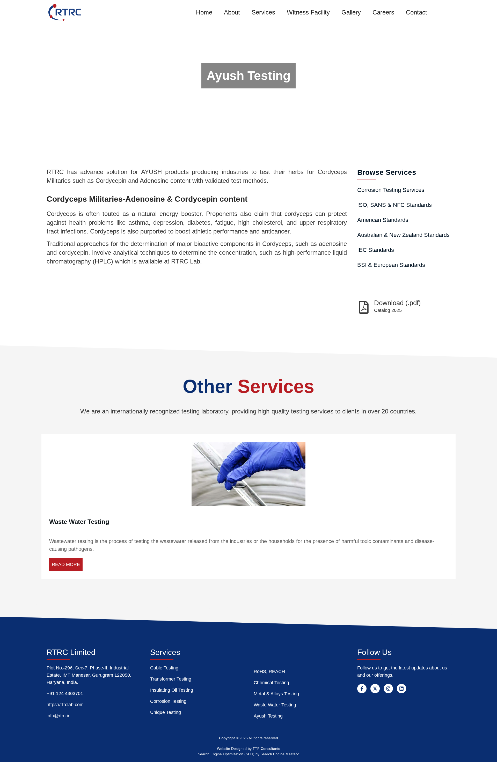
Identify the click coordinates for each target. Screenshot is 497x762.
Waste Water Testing (79, 521)
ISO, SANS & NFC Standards (394, 205)
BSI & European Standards (391, 265)
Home (204, 12)
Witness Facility (308, 12)
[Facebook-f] (362, 688)
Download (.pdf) (397, 303)
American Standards (382, 220)
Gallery (351, 12)
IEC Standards (375, 250)
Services (263, 12)
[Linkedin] (401, 688)
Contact (416, 12)
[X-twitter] (375, 688)
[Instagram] (388, 688)
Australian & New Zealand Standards (403, 235)
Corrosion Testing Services (390, 190)
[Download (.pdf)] (363, 307)
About (232, 12)
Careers (383, 12)
